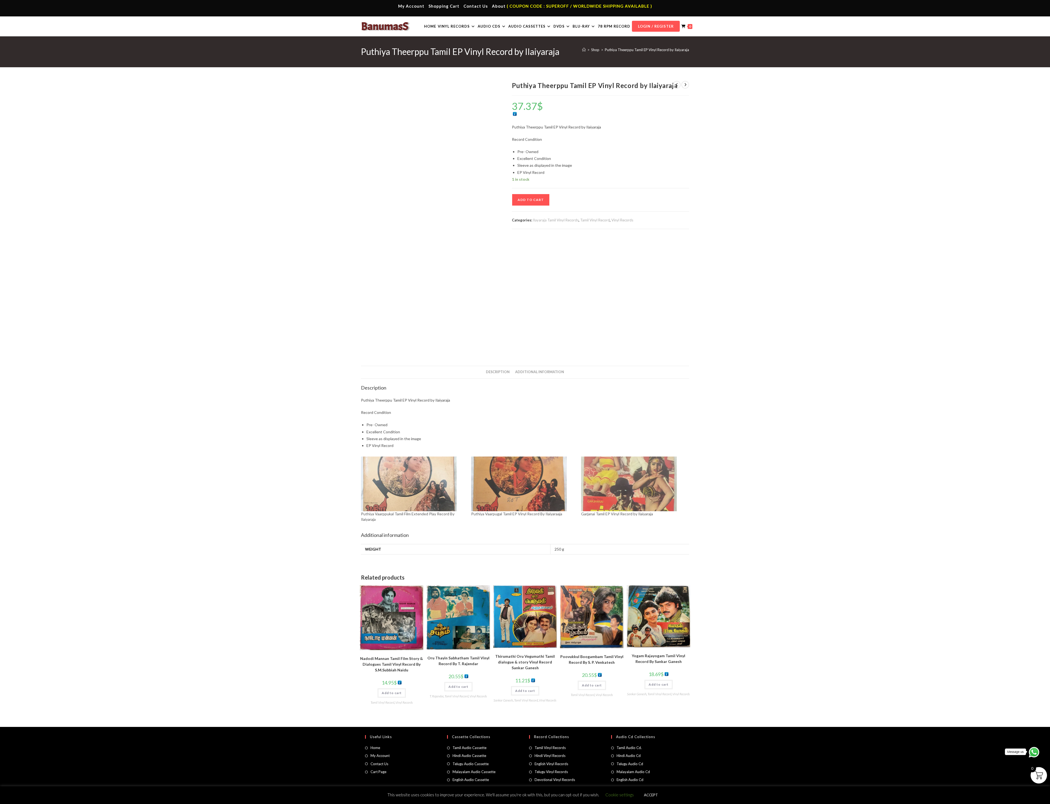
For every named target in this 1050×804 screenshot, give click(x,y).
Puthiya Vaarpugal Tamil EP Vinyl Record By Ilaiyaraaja (516, 513)
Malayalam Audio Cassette (474, 772)
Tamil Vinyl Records (550, 747)
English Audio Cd (630, 779)
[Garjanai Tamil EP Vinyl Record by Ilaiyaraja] (633, 484)
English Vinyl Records (551, 764)
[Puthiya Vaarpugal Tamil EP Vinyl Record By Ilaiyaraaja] (523, 484)
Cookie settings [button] (619, 794)
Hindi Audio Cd (629, 755)
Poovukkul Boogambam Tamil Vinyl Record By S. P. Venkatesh (591, 659)
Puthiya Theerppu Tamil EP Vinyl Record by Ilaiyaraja (647, 50)
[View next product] (685, 85)
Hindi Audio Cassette (469, 755)
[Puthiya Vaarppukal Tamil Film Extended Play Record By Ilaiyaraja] (413, 484)
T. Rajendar (437, 696)
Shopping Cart (443, 6)
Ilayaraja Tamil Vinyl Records (556, 220)
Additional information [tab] (539, 372)
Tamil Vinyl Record (595, 220)
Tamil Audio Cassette (469, 747)
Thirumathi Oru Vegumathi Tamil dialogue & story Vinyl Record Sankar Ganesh (525, 662)
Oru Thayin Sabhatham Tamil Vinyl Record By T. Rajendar (458, 661)
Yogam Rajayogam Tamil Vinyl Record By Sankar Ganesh (658, 658)
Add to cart (531, 200)
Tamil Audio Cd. (629, 747)
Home (375, 747)
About (499, 6)
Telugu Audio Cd (630, 764)
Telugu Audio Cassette (471, 764)
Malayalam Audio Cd (633, 772)
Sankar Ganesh (503, 700)
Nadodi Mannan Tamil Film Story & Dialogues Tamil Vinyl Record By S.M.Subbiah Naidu (391, 664)
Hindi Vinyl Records (550, 755)
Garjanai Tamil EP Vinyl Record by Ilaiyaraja (617, 513)
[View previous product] (677, 85)
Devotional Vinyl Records (555, 779)
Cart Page (378, 772)
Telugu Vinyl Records (551, 772)
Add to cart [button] (392, 693)
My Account (411, 6)
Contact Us (475, 6)
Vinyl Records (622, 220)
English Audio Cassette (471, 779)
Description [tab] (498, 372)
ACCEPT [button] (651, 795)
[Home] (584, 50)
